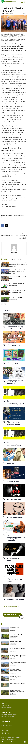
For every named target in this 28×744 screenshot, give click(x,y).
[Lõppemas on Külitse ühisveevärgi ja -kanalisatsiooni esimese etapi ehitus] (5, 664)
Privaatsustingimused (6, 725)
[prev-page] (2, 304)
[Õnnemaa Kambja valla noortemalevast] (5, 299)
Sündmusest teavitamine (7, 716)
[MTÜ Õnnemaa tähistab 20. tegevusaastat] (5, 285)
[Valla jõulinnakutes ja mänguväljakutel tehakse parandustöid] (5, 629)
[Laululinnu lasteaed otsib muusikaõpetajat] (5, 643)
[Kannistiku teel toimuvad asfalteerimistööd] (5, 678)
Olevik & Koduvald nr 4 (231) (19, 215)
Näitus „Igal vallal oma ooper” (15, 328)
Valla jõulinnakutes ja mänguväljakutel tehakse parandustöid (15, 629)
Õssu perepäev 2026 (12, 364)
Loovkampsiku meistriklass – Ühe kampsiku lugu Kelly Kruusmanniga (16, 538)
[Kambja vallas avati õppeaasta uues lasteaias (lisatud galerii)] (5, 657)
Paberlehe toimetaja (6, 707)
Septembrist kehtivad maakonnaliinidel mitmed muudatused (15, 671)
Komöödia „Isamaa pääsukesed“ (15, 517)
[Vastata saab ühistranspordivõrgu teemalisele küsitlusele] (4, 650)
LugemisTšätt (10, 463)
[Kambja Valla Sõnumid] (8, 1)
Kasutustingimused (6, 723)
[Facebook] (2, 225)
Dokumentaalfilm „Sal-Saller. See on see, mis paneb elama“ (15, 404)
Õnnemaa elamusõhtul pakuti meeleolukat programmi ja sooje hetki (17, 271)
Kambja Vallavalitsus (11, 739)
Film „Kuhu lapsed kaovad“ (14, 499)
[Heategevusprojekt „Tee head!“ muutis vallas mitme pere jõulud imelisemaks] (5, 264)
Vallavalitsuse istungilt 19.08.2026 (17, 683)
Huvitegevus (8, 5)
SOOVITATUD (6, 259)
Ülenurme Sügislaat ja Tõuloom (15, 346)
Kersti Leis (4, 13)
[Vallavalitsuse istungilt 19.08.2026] (5, 685)
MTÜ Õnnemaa (9, 215)
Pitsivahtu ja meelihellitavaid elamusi (6, 234)
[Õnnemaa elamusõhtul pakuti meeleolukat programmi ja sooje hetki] (5, 271)
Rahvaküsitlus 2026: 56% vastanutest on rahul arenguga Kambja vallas (17, 692)
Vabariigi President (6, 217)
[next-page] (5, 304)
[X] (6, 225)
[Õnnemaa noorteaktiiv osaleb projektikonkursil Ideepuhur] (5, 292)
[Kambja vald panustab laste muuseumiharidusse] (5, 636)
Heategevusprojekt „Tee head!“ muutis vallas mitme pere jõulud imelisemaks (18, 264)
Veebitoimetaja (5, 705)
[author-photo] (14, 247)
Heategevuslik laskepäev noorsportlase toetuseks (13, 423)
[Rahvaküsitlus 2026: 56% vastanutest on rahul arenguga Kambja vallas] (5, 692)
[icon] (2, 741)
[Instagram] (5, 733)
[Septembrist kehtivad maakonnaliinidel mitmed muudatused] (5, 671)
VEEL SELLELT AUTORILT (16, 259)
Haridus (3, 5)
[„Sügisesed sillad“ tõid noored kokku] (5, 278)
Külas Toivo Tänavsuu (13, 481)
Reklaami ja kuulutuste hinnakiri (9, 714)
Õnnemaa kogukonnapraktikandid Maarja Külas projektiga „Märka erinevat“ (21, 236)
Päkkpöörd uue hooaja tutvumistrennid (13, 382)
